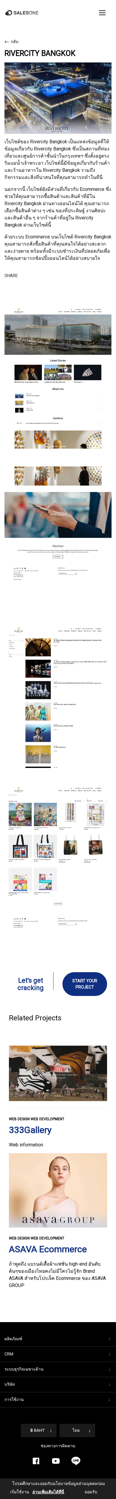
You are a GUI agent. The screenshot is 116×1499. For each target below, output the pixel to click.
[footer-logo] (58, 1474)
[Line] (75, 1446)
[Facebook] (36, 1446)
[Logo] (22, 13)
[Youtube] (55, 1446)
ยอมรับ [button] (84, 1492)
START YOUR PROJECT (84, 977)
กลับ (15, 42)
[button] (102, 12)
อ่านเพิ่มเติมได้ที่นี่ (42, 1492)
